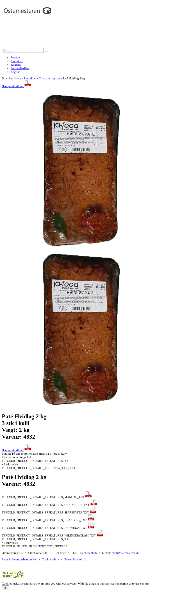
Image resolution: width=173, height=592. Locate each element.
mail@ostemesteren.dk (125, 553)
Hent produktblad (13, 86)
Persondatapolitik (75, 559)
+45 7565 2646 (87, 553)
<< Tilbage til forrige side (17, 89)
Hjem (17, 78)
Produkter (30, 78)
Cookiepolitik (50, 559)
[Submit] (46, 51)
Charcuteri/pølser (49, 78)
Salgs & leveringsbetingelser (19, 559)
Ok (5, 588)
